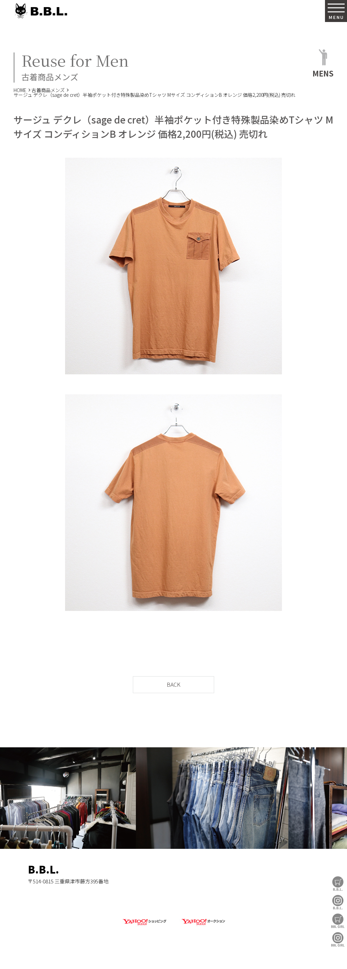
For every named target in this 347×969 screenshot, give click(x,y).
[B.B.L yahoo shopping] (144, 925)
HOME (20, 90)
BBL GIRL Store (338, 920)
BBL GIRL (338, 939)
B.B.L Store (338, 883)
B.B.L (40, 11)
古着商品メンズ (48, 90)
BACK (173, 684)
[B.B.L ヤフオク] (202, 925)
